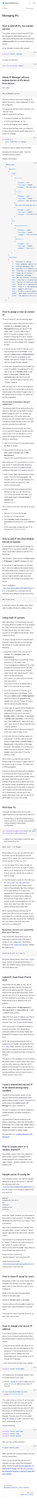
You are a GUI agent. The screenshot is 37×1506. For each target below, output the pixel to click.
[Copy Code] (34, 54)
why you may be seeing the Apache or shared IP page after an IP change (18, 1471)
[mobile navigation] (34, 3)
